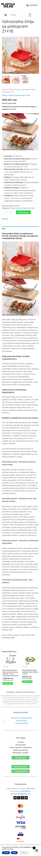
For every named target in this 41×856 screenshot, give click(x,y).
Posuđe (17, 89)
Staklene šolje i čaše (22, 95)
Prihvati (6, 853)
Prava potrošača (21, 723)
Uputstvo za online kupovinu (21, 718)
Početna (5, 89)
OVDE (12, 638)
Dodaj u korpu (23, 212)
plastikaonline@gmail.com (20, 794)
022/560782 (26, 791)
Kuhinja (11, 89)
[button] (5, 15)
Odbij (14, 853)
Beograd (5, 219)
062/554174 (30, 789)
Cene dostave (21, 721)
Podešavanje (23, 853)
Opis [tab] (4, 229)
